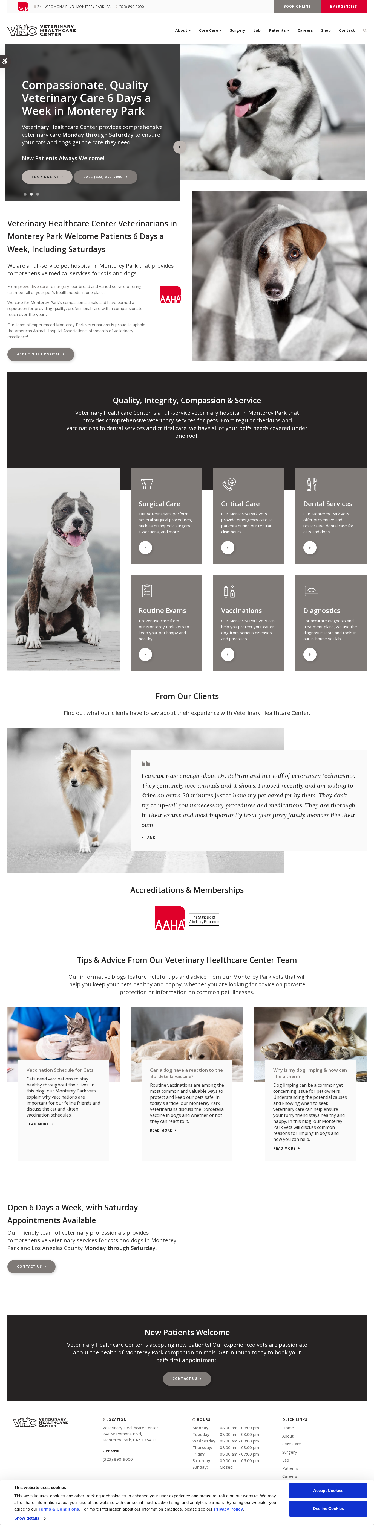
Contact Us (29, 1266)
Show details (26, 1518)
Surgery (237, 30)
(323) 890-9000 (118, 1459)
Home (288, 1427)
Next (179, 147)
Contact (347, 30)
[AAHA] (26, 6)
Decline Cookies (328, 1508)
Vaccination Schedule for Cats (60, 1070)
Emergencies (343, 6)
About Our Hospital (39, 354)
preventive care (33, 286)
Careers (305, 30)
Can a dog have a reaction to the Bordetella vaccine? (186, 1073)
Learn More (145, 547)
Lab (257, 30)
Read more (38, 1124)
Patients (277, 30)
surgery (61, 286)
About (181, 30)
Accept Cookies (328, 1490)
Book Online (297, 6)
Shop (326, 30)
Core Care (208, 30)
